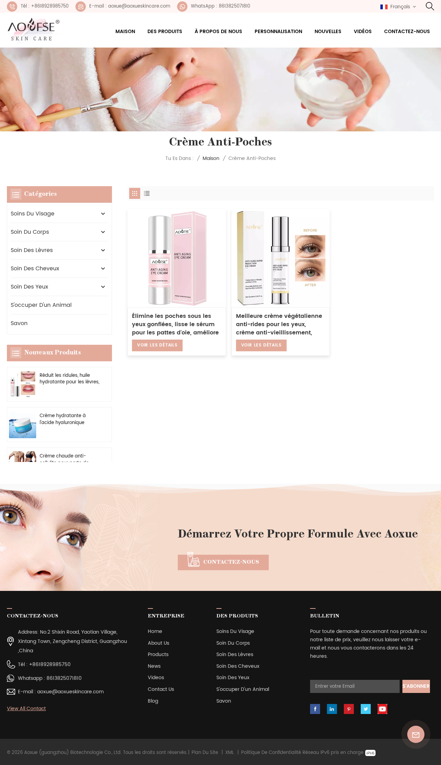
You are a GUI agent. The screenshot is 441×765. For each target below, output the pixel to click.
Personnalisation (278, 32)
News (154, 666)
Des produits (164, 32)
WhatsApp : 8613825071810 (220, 6)
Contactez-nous (407, 32)
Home (155, 631)
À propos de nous (218, 32)
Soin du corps (30, 232)
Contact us (161, 689)
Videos (156, 678)
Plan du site (205, 752)
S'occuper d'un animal (41, 305)
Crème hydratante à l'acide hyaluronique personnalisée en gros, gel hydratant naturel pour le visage (69, 419)
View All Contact (26, 709)
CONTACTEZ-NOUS (231, 562)
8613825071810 (64, 678)
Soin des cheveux (35, 268)
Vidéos (363, 32)
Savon (19, 323)
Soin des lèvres (32, 250)
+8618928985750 (50, 664)
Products (158, 654)
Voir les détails (157, 345)
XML (229, 752)
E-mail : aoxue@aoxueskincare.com (129, 6)
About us (158, 643)
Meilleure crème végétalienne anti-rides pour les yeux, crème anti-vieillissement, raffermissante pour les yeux (279, 324)
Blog (153, 701)
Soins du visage (32, 213)
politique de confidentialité (271, 752)
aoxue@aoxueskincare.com (70, 692)
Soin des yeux (29, 286)
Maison (125, 32)
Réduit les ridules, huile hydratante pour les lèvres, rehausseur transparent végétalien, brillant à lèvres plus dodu (69, 378)
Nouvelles (328, 32)
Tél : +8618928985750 (45, 6)
